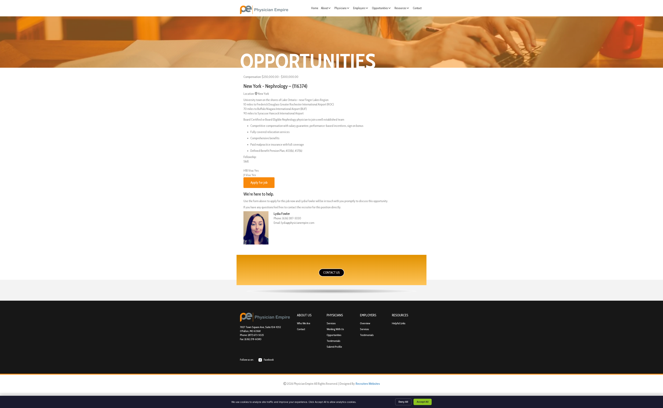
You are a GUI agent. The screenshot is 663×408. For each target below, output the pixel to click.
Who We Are (303, 323)
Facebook (268, 359)
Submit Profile (334, 346)
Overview (365, 323)
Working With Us (335, 329)
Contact (301, 329)
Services (331, 323)
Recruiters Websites (368, 384)
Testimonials (333, 341)
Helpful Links (398, 323)
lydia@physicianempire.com (297, 223)
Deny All (403, 401)
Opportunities (334, 335)
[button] (329, 8)
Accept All (423, 401)
